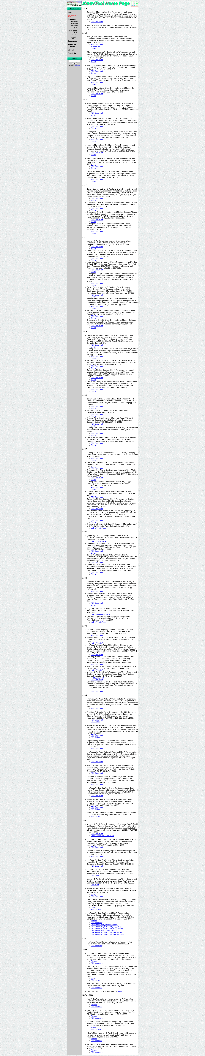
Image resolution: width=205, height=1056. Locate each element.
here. (120, 991)
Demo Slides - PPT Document (102, 836)
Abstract (94, 894)
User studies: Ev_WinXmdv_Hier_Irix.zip (106, 932)
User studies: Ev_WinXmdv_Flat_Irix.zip (106, 927)
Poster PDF (95, 46)
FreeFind (77, 65)
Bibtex (93, 48)
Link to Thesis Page (98, 528)
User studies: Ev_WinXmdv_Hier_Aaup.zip (107, 934)
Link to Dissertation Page (100, 614)
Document (95, 875)
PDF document (96, 816)
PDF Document (97, 22)
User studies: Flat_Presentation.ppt (104, 925)
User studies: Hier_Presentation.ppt (104, 930)
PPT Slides (95, 722)
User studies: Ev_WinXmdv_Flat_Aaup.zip (107, 928)
